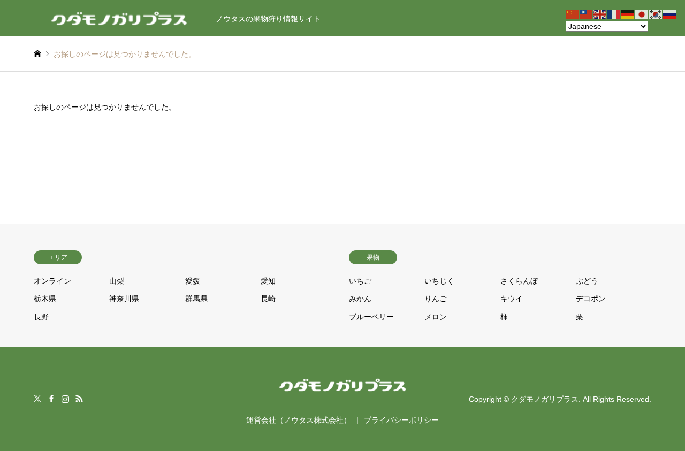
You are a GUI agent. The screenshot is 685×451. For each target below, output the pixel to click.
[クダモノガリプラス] (342, 393)
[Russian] (670, 14)
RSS (79, 398)
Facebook (51, 398)
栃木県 (45, 298)
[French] (614, 14)
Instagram (65, 398)
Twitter (37, 398)
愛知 (268, 281)
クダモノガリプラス (545, 399)
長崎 (268, 298)
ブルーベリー (371, 316)
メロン (435, 316)
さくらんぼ (519, 281)
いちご (360, 281)
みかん (360, 298)
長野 (41, 316)
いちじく (439, 281)
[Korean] (656, 14)
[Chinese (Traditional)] (586, 14)
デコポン (591, 298)
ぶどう (587, 281)
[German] (628, 14)
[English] (600, 14)
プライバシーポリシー (401, 420)
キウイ (511, 298)
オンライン (52, 281)
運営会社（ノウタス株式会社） (298, 420)
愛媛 (192, 281)
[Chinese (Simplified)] (573, 14)
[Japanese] (642, 14)
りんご (435, 298)
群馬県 (196, 298)
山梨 (116, 281)
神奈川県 (124, 298)
